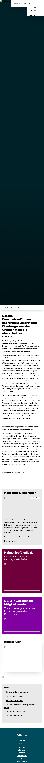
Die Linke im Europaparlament (17, 692)
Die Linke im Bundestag (14, 696)
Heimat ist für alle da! (19, 552)
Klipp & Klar (12, 642)
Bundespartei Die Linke (14, 700)
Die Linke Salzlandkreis (14, 716)
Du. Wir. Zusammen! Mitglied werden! (18, 602)
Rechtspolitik (22, 761)
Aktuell (17, 307)
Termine (33, 10)
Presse (32, 15)
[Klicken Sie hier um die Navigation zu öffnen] (41, 3)
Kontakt (33, 7)
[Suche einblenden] (35, 3)
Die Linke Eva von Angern (23, 3)
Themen (22, 753)
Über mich (22, 750)
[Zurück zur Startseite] (2, 307)
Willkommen (9, 307)
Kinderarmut (22, 758)
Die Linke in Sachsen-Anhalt (16, 712)
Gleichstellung (22, 755)
